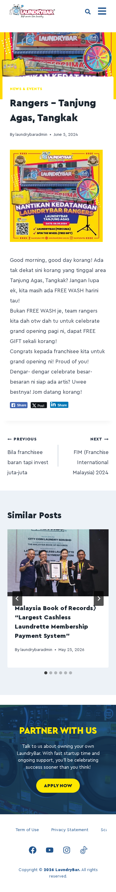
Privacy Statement (69, 830)
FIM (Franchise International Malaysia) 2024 (91, 456)
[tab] (45, 672)
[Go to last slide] (17, 598)
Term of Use (27, 830)
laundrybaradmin (31, 134)
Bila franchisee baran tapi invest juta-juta (27, 456)
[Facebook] (32, 850)
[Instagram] (66, 850)
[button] (88, 12)
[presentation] (58, 562)
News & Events (26, 89)
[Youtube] (49, 850)
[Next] (99, 598)
